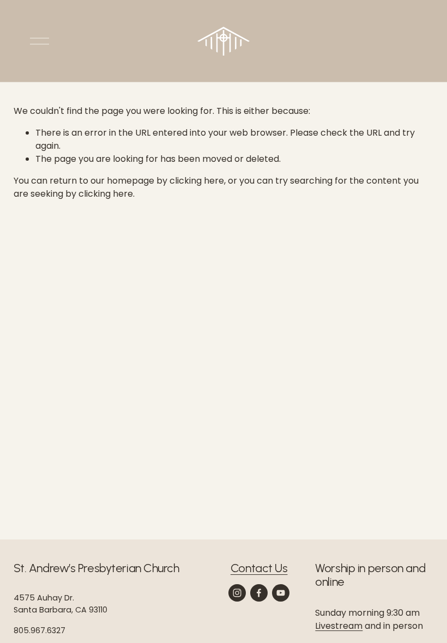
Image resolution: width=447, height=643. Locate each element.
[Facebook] (259, 593)
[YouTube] (280, 593)
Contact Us (259, 568)
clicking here (197, 180)
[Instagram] (237, 593)
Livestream (339, 626)
